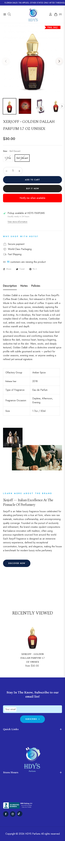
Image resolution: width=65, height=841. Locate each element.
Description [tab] (10, 286)
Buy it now (32, 188)
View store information (17, 221)
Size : (11, 151)
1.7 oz (8, 158)
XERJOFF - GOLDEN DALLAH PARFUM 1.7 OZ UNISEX (32, 658)
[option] (32, 60)
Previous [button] (5, 61)
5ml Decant (22, 158)
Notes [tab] (24, 286)
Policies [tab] (35, 286)
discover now (16, 563)
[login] (49, 14)
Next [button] (59, 61)
